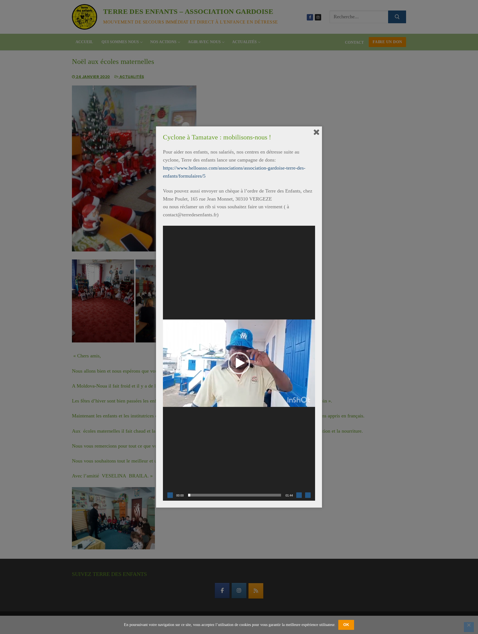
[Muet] (299, 495)
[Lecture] (170, 495)
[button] (239, 363)
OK (346, 624)
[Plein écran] (308, 495)
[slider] (234, 495)
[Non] (469, 627)
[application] (239, 363)
